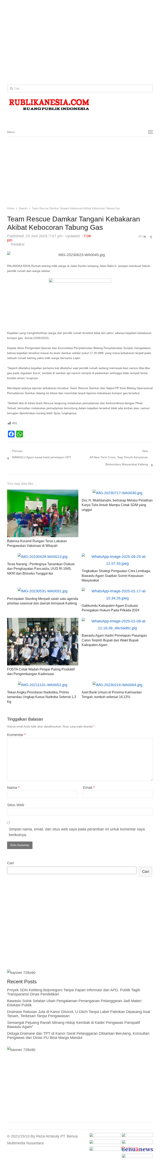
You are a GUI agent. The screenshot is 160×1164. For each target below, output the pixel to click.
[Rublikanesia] (80, 105)
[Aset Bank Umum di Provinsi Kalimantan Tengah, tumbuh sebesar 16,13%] (117, 685)
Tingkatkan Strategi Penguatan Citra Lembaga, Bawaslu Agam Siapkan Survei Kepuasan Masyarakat (116, 575)
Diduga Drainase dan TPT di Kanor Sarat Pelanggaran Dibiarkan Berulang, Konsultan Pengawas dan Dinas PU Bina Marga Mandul (78, 1035)
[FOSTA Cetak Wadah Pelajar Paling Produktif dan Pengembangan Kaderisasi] (42, 621)
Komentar (16, 735)
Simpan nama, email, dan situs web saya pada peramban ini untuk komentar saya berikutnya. (77, 832)
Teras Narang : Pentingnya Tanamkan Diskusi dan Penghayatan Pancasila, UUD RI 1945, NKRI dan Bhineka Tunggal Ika (41, 568)
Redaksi (17, 244)
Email (89, 788)
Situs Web (15, 805)
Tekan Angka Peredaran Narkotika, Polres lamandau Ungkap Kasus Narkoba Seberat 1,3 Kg (41, 697)
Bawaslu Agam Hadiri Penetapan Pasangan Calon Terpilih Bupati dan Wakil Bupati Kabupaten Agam (114, 640)
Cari (10, 863)
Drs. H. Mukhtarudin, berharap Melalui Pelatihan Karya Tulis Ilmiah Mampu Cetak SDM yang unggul (117, 505)
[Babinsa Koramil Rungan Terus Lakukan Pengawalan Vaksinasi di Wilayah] (42, 493)
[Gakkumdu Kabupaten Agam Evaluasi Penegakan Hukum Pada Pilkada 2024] (117, 591)
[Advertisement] (80, 43)
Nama (13, 788)
